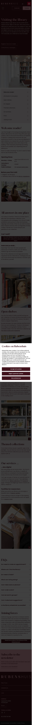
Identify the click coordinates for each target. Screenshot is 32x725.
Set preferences (15, 378)
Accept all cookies (15, 369)
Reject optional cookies (15, 373)
